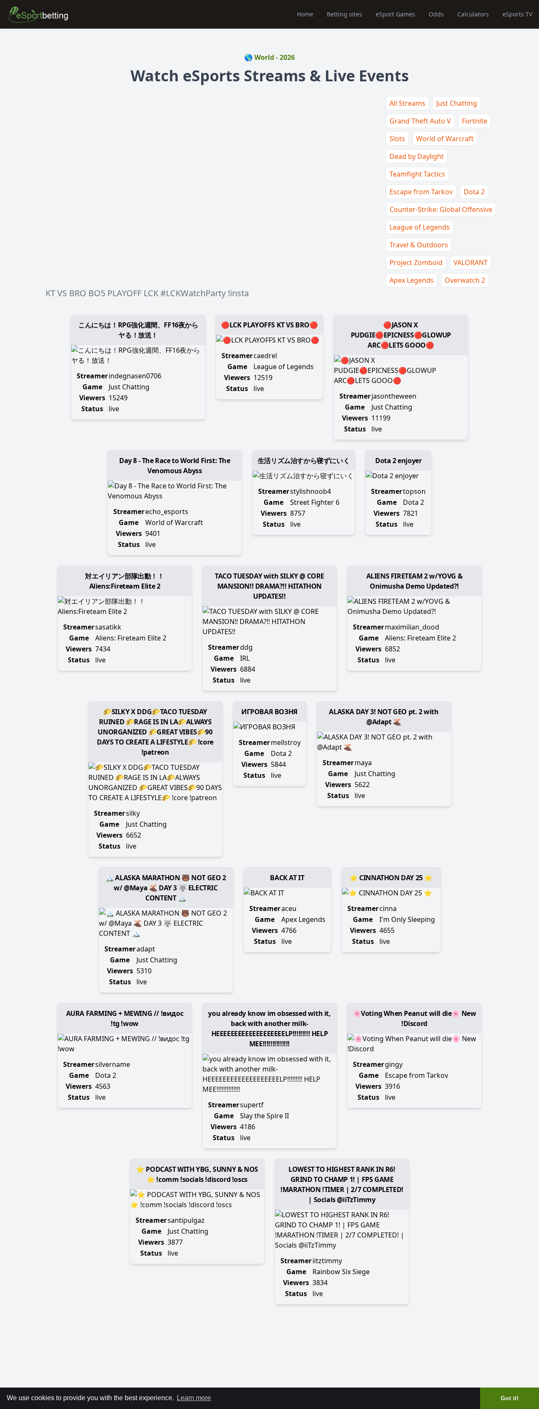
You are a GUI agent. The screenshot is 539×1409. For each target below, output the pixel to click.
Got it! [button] (510, 1398)
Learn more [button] (194, 1397)
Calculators (473, 14)
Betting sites (344, 14)
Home (305, 14)
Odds (436, 14)
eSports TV (517, 14)
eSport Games (395, 14)
